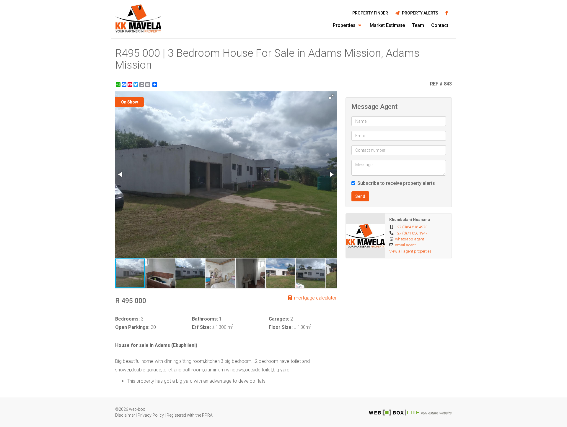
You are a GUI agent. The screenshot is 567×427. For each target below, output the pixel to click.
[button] (331, 96)
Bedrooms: (127, 319)
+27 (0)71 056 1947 (411, 233)
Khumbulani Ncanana (409, 219)
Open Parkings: (132, 327)
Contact (439, 25)
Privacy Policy (151, 415)
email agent (405, 244)
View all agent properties (410, 251)
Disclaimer (125, 415)
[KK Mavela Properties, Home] (138, 19)
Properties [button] (345, 25)
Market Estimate (387, 25)
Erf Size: (201, 327)
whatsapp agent (409, 239)
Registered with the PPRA (190, 415)
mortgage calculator (315, 298)
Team (418, 25)
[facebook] (447, 13)
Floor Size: (281, 327)
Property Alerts (419, 13)
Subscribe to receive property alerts (396, 183)
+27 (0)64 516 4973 (411, 226)
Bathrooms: (205, 319)
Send (360, 196)
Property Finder (370, 13)
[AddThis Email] (148, 84)
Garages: (279, 319)
